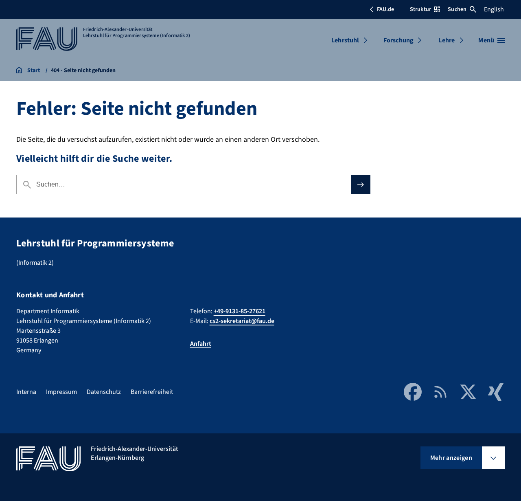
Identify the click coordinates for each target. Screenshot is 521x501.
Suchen (457, 9)
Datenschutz (104, 391)
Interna (26, 391)
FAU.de (385, 9)
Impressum (61, 391)
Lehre (446, 40)
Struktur (420, 9)
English (494, 9)
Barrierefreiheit (152, 391)
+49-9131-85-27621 (239, 311)
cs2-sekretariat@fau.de (242, 320)
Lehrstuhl (345, 40)
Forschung (398, 40)
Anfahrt (200, 343)
